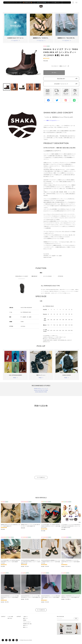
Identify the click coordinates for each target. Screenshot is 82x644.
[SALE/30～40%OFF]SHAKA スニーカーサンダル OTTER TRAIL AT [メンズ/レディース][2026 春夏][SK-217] (70, 562)
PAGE (14, 377)
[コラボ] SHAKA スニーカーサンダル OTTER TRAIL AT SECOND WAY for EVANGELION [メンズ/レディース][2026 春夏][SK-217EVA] (70, 526)
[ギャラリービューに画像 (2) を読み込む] (14, 87)
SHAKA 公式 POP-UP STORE (41, 390)
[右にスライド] (39, 87)
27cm (74, 71)
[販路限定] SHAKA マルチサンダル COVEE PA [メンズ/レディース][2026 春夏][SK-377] (10, 525)
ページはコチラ (14, 40)
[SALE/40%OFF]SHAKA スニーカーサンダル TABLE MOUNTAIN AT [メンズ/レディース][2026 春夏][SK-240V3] (10, 597)
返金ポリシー (25, 625)
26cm (68, 71)
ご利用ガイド (25, 616)
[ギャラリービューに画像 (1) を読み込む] (6, 87)
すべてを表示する (41, 477)
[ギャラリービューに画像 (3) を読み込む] (21, 87)
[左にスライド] (4, 87)
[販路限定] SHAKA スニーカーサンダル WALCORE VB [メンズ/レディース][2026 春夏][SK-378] (30, 525)
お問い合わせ (10, 618)
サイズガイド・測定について (59, 66)
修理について (25, 618)
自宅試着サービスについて (61, 83)
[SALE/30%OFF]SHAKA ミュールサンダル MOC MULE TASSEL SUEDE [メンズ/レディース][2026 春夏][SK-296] (50, 597)
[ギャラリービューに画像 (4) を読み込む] (29, 87)
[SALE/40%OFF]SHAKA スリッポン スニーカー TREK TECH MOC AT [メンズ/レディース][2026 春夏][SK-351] (30, 596)
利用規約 (24, 620)
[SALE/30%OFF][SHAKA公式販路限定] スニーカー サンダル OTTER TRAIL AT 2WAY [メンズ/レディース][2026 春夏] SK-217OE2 (30, 562)
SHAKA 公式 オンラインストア (41, 388)
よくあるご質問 (10, 616)
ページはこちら (40, 40)
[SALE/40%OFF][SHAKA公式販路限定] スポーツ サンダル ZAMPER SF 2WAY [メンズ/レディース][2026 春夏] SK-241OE (50, 562)
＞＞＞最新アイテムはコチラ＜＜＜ (52, 120)
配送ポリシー (25, 627)
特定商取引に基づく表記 (27, 623)
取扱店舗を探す (61, 78)
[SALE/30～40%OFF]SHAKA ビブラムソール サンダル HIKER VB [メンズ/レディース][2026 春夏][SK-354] (70, 596)
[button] (46, 58)
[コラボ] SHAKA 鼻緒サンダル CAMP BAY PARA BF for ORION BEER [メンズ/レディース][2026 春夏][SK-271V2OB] (10, 562)
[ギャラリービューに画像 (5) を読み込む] (37, 87)
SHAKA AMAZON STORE (41, 391)
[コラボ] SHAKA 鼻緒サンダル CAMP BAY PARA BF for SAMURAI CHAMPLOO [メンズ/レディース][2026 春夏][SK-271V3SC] (50, 526)
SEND (76, 618)
